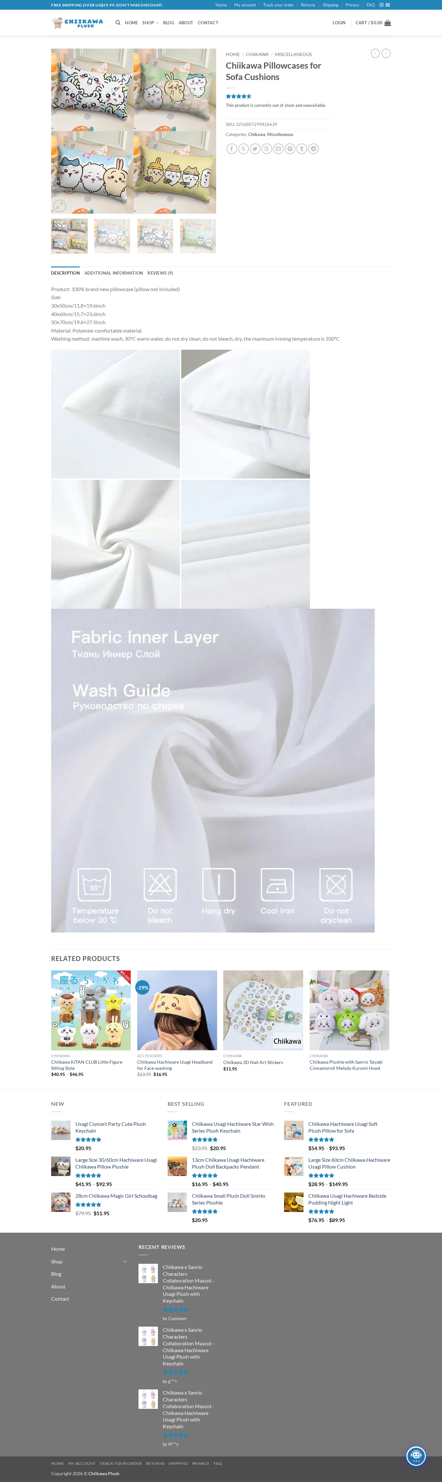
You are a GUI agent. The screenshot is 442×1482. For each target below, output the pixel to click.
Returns (308, 4)
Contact (208, 22)
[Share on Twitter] (255, 148)
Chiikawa (257, 54)
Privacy (352, 4)
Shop (148, 22)
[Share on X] (243, 148)
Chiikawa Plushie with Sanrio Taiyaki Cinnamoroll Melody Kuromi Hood (346, 1065)
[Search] (118, 23)
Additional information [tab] (113, 273)
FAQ (371, 4)
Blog (168, 22)
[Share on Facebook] (232, 148)
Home (221, 4)
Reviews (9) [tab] (160, 273)
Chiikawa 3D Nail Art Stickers (253, 1062)
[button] (339, 22)
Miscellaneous (293, 54)
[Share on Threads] (266, 148)
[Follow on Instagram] (381, 5)
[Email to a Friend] (278, 148)
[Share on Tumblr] (301, 148)
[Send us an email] (388, 5)
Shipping (330, 4)
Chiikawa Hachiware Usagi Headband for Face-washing (175, 1065)
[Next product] (375, 53)
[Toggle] (125, 1261)
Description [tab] (65, 273)
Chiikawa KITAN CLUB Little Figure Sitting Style (86, 1065)
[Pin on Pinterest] (290, 148)
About (186, 22)
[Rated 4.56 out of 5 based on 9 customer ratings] (279, 96)
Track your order (278, 4)
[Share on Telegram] (313, 148)
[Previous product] (386, 53)
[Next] (205, 131)
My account (245, 4)
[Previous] (62, 131)
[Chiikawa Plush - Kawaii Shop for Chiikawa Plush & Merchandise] (78, 22)
